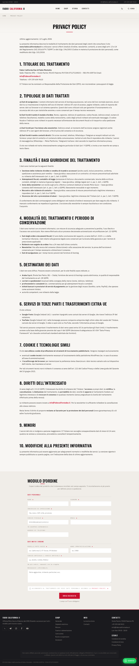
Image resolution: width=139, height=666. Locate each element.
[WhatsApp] (5, 628)
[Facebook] (22, 628)
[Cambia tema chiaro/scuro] (122, 9)
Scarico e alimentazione (63, 631)
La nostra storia (89, 621)
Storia (75, 8)
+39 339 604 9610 (130, 2)
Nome (30, 499)
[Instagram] (16, 628)
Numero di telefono (36, 530)
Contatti (85, 8)
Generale (58, 621)
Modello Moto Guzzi (37, 546)
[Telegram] (10, 628)
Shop (66, 8)
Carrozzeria (59, 634)
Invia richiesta (69, 596)
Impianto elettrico (61, 624)
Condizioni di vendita (119, 639)
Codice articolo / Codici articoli (45, 555)
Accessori (58, 640)
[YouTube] (27, 628)
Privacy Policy (116, 645)
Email (73, 518)
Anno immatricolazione (81, 546)
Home (58, 8)
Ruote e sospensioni (62, 637)
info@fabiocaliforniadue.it (109, 2)
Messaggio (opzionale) (38, 568)
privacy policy (98, 588)
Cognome (74, 499)
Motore (57, 627)
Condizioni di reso (118, 642)
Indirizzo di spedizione (40, 508)
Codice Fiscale (35, 518)
